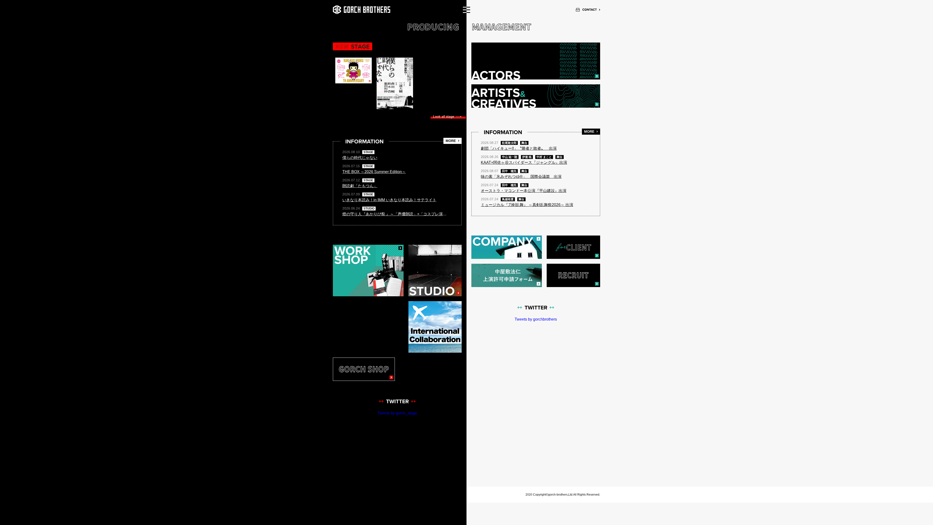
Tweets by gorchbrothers (536, 319)
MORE (451, 141)
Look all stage (443, 116)
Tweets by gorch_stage (397, 413)
